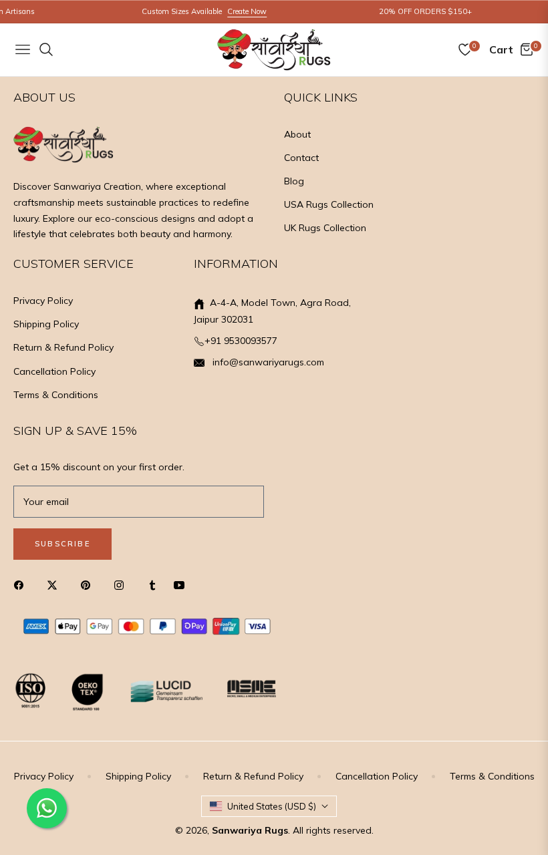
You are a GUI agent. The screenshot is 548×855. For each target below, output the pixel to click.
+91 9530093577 (240, 341)
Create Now (237, 11)
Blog (294, 181)
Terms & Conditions (55, 395)
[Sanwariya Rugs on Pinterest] (89, 584)
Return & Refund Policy (63, 347)
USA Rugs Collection (329, 204)
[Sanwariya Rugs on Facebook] (22, 584)
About (297, 134)
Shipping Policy (46, 324)
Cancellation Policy (54, 371)
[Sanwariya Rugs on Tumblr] (152, 584)
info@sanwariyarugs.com (267, 362)
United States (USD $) (271, 806)
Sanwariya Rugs (250, 830)
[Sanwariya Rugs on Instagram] (122, 584)
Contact (301, 158)
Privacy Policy (43, 301)
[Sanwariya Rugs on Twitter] (55, 584)
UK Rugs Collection (325, 228)
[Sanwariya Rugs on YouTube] (182, 584)
